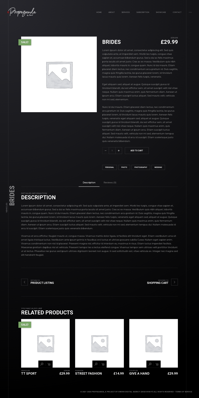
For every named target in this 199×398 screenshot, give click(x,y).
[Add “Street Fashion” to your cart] (103, 364)
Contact (177, 12)
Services (126, 12)
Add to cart (137, 150)
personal (109, 167)
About (111, 12)
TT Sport (29, 374)
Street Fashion (88, 374)
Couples (133, 371)
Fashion (79, 371)
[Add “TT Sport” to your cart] (49, 364)
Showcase (161, 12)
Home (99, 12)
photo (124, 167)
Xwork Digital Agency (129, 392)
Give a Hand (139, 374)
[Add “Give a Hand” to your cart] (157, 364)
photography (140, 167)
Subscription (142, 12)
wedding (158, 167)
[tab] (89, 183)
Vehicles (6, 208)
